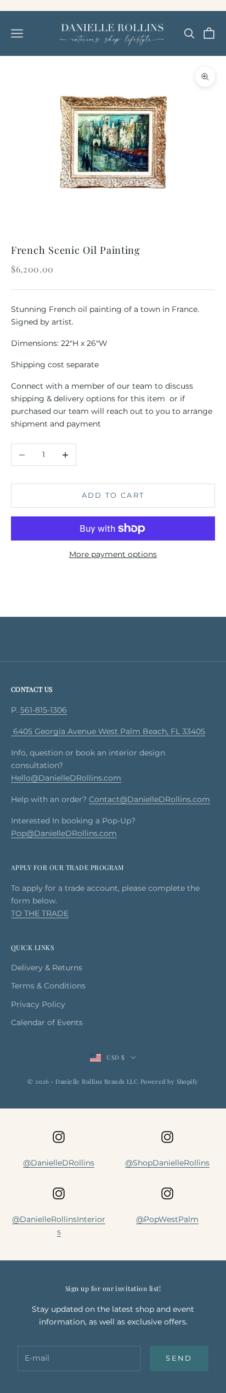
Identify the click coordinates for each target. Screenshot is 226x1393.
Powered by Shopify (169, 1081)
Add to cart (113, 495)
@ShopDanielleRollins (167, 1163)
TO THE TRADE (40, 913)
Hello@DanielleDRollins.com (66, 778)
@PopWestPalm (167, 1219)
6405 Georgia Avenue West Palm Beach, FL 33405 (108, 731)
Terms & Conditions (48, 986)
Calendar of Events (47, 1022)
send (179, 1358)
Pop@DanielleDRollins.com (64, 833)
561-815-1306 (43, 710)
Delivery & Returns (46, 968)
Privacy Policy (38, 1004)
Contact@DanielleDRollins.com (149, 799)
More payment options (113, 554)
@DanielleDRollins (58, 1163)
